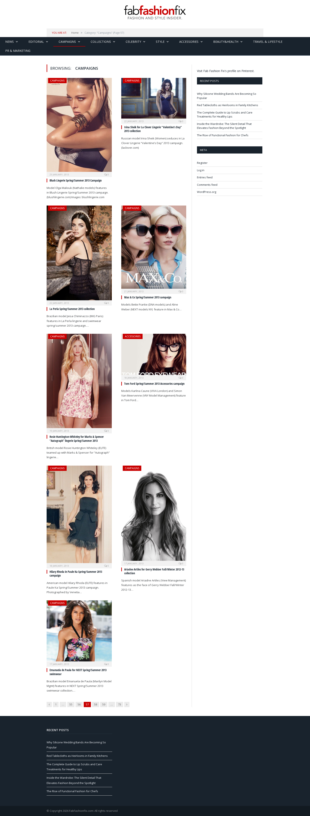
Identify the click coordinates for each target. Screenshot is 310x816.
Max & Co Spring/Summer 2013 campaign (147, 297)
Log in (200, 170)
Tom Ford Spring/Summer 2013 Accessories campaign (154, 384)
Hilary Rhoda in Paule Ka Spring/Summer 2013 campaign (76, 573)
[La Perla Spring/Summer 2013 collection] (79, 254)
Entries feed (205, 177)
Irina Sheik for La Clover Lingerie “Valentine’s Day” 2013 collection (153, 129)
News (9, 42)
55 (70, 704)
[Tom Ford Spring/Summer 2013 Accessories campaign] (153, 356)
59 (103, 704)
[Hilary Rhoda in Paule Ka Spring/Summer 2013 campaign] (79, 516)
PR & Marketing (17, 51)
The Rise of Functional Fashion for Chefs (222, 135)
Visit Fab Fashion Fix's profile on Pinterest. (225, 71)
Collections (101, 42)
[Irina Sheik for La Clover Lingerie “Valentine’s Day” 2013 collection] (153, 99)
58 (95, 704)
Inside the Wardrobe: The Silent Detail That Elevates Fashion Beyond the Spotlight (224, 126)
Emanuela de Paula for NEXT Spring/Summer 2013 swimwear (78, 672)
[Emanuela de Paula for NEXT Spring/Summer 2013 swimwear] (79, 632)
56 (79, 704)
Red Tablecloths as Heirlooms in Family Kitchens (227, 105)
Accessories (188, 42)
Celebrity (133, 42)
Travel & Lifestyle (267, 42)
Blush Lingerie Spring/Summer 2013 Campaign (76, 180)
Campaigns (67, 42)
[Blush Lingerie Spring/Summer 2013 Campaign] (79, 126)
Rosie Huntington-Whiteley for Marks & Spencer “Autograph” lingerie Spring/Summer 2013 (77, 438)
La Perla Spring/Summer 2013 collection (72, 309)
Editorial (36, 42)
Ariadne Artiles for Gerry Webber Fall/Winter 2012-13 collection (154, 571)
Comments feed (207, 185)
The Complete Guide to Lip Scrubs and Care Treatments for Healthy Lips (224, 115)
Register (202, 163)
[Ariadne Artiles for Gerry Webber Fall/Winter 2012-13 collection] (153, 514)
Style (160, 42)
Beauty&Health (225, 42)
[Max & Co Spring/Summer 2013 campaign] (153, 248)
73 (119, 704)
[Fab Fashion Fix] (155, 12)
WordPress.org (206, 192)
